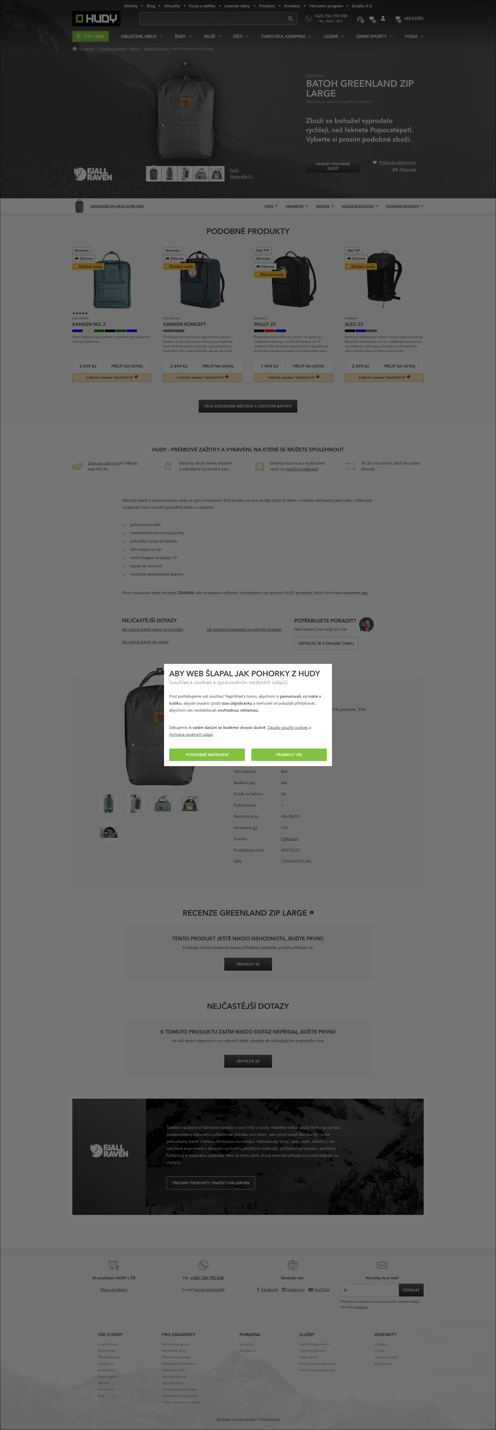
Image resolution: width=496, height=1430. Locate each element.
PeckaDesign (270, 1419)
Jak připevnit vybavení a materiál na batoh (244, 629)
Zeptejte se (247, 1350)
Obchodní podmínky (176, 1357)
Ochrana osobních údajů (191, 734)
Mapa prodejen (113, 1290)
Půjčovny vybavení (312, 1350)
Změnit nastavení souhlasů (181, 1402)
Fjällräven (289, 839)
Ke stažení (246, 1344)
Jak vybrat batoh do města (145, 642)
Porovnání (360, 18)
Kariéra (103, 1383)
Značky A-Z (362, 5)
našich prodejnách (302, 469)
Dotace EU (105, 1389)
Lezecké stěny (237, 5)
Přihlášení (383, 18)
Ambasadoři (107, 1370)
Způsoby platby (173, 1383)
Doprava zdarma (103, 463)
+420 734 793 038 (207, 1277)
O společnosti (108, 1344)
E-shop (379, 1350)
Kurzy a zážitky (202, 5)
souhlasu (360, 1307)
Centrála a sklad (386, 1357)
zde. (364, 593)
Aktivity (131, 5)
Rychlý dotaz (383, 1363)
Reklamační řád (173, 1370)
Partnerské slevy (174, 1350)
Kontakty (292, 5)
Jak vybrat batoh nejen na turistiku (152, 629)
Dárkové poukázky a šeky (317, 1370)
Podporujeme (108, 1376)
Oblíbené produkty (371, 18)
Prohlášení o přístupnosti (180, 1396)
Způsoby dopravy (174, 1376)
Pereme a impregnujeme (317, 1363)
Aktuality (172, 5)
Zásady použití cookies (288, 727)
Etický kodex (107, 1350)
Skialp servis (308, 1357)
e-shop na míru (245, 1419)
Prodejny (267, 5)
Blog (151, 5)
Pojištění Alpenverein (314, 1344)
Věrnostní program (326, 5)
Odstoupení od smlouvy (179, 1363)
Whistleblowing (109, 1357)
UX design (223, 1419)
